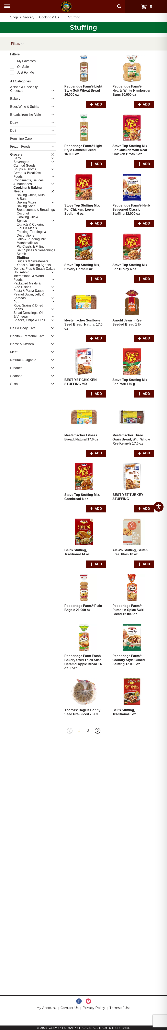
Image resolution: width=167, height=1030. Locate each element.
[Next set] (97, 731)
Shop (14, 17)
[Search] (119, 4)
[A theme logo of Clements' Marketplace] (66, 6)
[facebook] (79, 1001)
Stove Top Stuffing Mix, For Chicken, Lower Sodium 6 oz (82, 209)
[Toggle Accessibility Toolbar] (158, 506)
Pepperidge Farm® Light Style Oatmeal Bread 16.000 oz (83, 150)
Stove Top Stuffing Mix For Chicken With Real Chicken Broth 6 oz (129, 150)
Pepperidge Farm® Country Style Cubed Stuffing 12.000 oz (128, 660)
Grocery (28, 17)
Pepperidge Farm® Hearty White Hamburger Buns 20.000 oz (131, 90)
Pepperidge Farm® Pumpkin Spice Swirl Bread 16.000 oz (128, 610)
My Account (46, 1008)
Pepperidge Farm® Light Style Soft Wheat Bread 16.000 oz (83, 90)
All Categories (20, 81)
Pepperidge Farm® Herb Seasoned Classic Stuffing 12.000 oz (131, 209)
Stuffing (74, 17)
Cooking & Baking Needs (57, 17)
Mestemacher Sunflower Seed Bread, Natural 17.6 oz (83, 324)
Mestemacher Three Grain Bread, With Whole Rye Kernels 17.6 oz (131, 439)
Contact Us (69, 1008)
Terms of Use (120, 1008)
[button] (51, 91)
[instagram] (88, 1001)
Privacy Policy (94, 1008)
